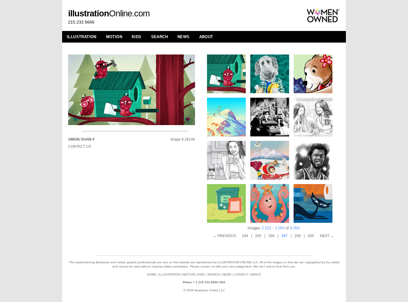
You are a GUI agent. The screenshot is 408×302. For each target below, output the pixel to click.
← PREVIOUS (224, 236)
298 (298, 236)
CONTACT (241, 274)
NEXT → (327, 236)
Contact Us (79, 146)
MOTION (114, 37)
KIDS (137, 37)
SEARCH (159, 37)
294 (245, 236)
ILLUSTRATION (81, 37)
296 (271, 236)
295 (258, 236)
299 (311, 236)
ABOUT (206, 37)
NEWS (183, 37)
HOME (151, 274)
